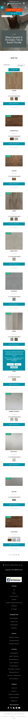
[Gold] (14, 441)
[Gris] (16, 339)
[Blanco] (14, 281)
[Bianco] (14, 481)
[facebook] (8, 708)
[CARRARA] (14, 401)
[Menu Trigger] (2, 7)
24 (14, 555)
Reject (18, 364)
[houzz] (14, 708)
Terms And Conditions (21, 716)
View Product (14, 103)
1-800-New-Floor (18, 569)
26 (18, 555)
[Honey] (14, 120)
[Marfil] (14, 241)
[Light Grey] (16, 219)
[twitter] (11, 708)
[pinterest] (16, 708)
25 (16, 555)
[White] (16, 138)
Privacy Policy (12, 716)
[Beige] (14, 80)
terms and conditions (12, 359)
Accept (10, 364)
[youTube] (19, 708)
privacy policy (16, 357)
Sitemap (14, 718)
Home (3, 16)
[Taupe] (16, 98)
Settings (14, 367)
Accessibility (5, 716)
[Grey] (14, 200)
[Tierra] (14, 160)
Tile (6, 16)
